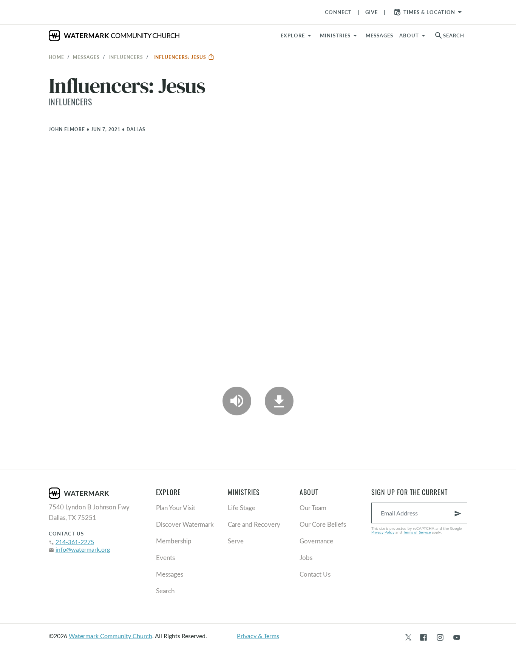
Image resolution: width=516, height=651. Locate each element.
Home (56, 57)
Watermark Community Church (110, 636)
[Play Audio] (237, 401)
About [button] (409, 35)
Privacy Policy (382, 532)
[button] (340, 35)
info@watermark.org (83, 549)
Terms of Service (417, 532)
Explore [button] (293, 35)
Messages (86, 57)
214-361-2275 (75, 542)
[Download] (279, 401)
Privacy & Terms (258, 636)
